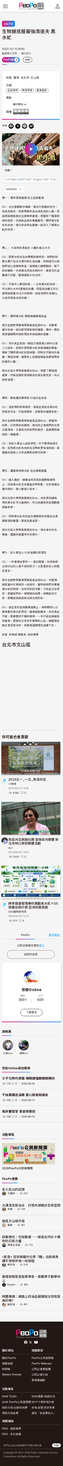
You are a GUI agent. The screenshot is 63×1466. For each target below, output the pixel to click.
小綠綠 (12, 783)
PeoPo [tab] (25, 935)
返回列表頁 (31, 954)
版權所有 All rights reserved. (21, 111)
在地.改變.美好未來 (43, 1407)
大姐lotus (8, 1053)
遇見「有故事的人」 (44, 1413)
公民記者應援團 (41, 1369)
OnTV (8, 23)
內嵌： (9, 170)
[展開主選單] (5, 6)
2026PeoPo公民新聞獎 (17, 1168)
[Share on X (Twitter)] (17, 126)
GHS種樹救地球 (17, 911)
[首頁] (31, 6)
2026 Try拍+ (9, 1396)
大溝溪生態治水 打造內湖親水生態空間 (31, 1205)
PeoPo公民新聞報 (43, 1358)
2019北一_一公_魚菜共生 (27, 779)
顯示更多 (18, 104)
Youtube (36, 1342)
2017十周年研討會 (43, 1402)
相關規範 (7, 1363)
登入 (42, 945)
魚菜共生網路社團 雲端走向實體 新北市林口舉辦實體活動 (33, 841)
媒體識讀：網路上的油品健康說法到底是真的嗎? (31, 1298)
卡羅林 (11, 1193)
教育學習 (27, 90)
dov (10, 847)
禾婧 (10, 1209)
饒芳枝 (11, 1304)
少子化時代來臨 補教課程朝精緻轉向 (28, 1078)
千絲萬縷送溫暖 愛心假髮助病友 (25, 1095)
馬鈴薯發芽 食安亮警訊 (18, 1111)
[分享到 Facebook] (11, 126)
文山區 (34, 77)
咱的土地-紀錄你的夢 (15, 1407)
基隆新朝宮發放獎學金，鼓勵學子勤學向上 (31, 1278)
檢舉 (27, 59)
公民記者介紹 (40, 1374)
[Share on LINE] (24, 126)
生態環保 (13, 90)
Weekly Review (11, 1374)
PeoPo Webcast (42, 1363)
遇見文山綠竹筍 (13, 1221)
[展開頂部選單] (57, 6)
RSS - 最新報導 (11, 1428)
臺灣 (16, 77)
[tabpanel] (31, 945)
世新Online (32, 989)
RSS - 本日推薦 (11, 1434)
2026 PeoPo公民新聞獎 (16, 1402)
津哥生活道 (13, 1244)
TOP (56, 1445)
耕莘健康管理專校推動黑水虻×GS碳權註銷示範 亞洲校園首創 (33, 905)
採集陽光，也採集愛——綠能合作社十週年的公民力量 (31, 1238)
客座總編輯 (38, 1380)
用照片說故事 (10, 1413)
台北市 (24, 77)
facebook (26, 1342)
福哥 (10, 1225)
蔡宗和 (11, 1264)
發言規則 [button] (54, 935)
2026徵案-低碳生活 (43, 1396)
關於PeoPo (9, 1358)
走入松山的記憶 (13, 1189)
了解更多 (31, 1012)
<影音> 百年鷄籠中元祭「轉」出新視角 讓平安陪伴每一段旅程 (30, 1258)
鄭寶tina (23, 1053)
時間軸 (6, 1369)
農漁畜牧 (42, 90)
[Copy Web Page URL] (31, 126)
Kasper (11, 1284)
